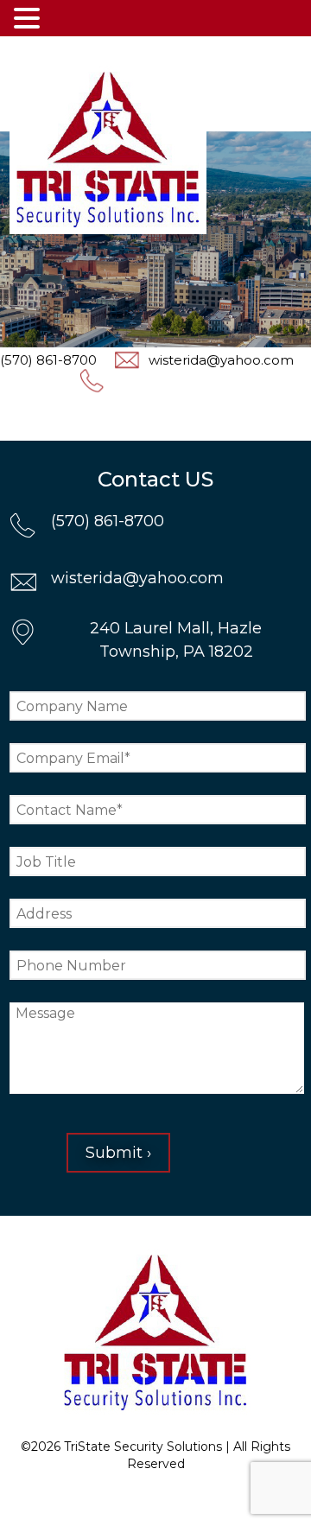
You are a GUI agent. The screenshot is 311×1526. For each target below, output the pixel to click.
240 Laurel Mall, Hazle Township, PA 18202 (176, 640)
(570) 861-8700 (107, 521)
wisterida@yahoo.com (221, 360)
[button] (29, 18)
